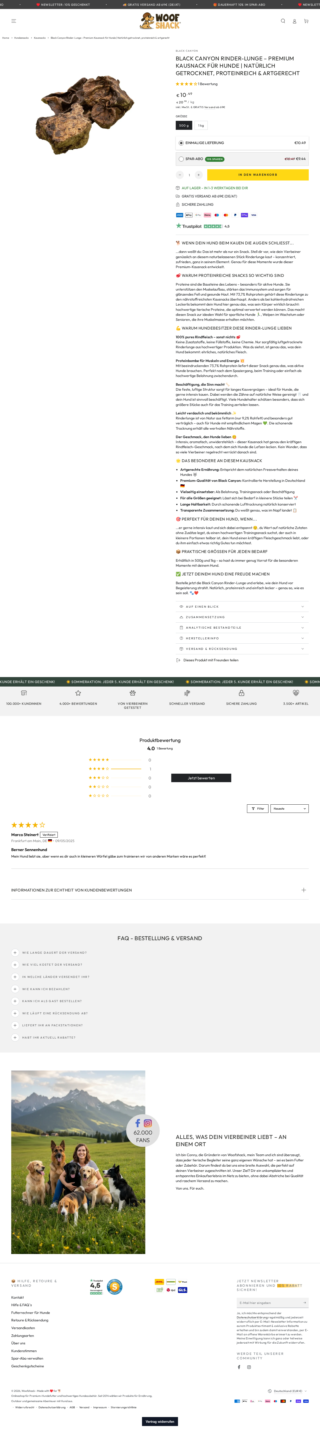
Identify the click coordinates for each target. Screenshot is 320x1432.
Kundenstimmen (24, 1351)
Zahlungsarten (22, 1335)
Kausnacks (40, 37)
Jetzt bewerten (201, 777)
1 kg (203, 126)
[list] (160, 701)
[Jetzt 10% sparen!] (306, 1303)
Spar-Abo (204, 159)
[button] (283, 21)
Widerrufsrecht (24, 1407)
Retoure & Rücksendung (29, 1320)
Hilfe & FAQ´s (21, 1305)
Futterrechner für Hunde (30, 1312)
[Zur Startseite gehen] (160, 21)
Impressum (100, 1407)
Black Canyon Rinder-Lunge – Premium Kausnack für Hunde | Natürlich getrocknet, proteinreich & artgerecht (110, 37)
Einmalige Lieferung (205, 143)
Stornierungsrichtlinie (123, 1407)
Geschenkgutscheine (27, 1366)
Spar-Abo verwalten (27, 1358)
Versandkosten (23, 1328)
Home (5, 37)
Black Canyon (187, 50)
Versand (209, 107)
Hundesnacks (21, 37)
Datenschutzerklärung (252, 1317)
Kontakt (17, 1297)
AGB (72, 1407)
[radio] (181, 143)
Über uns (18, 1343)
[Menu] (14, 21)
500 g (185, 126)
